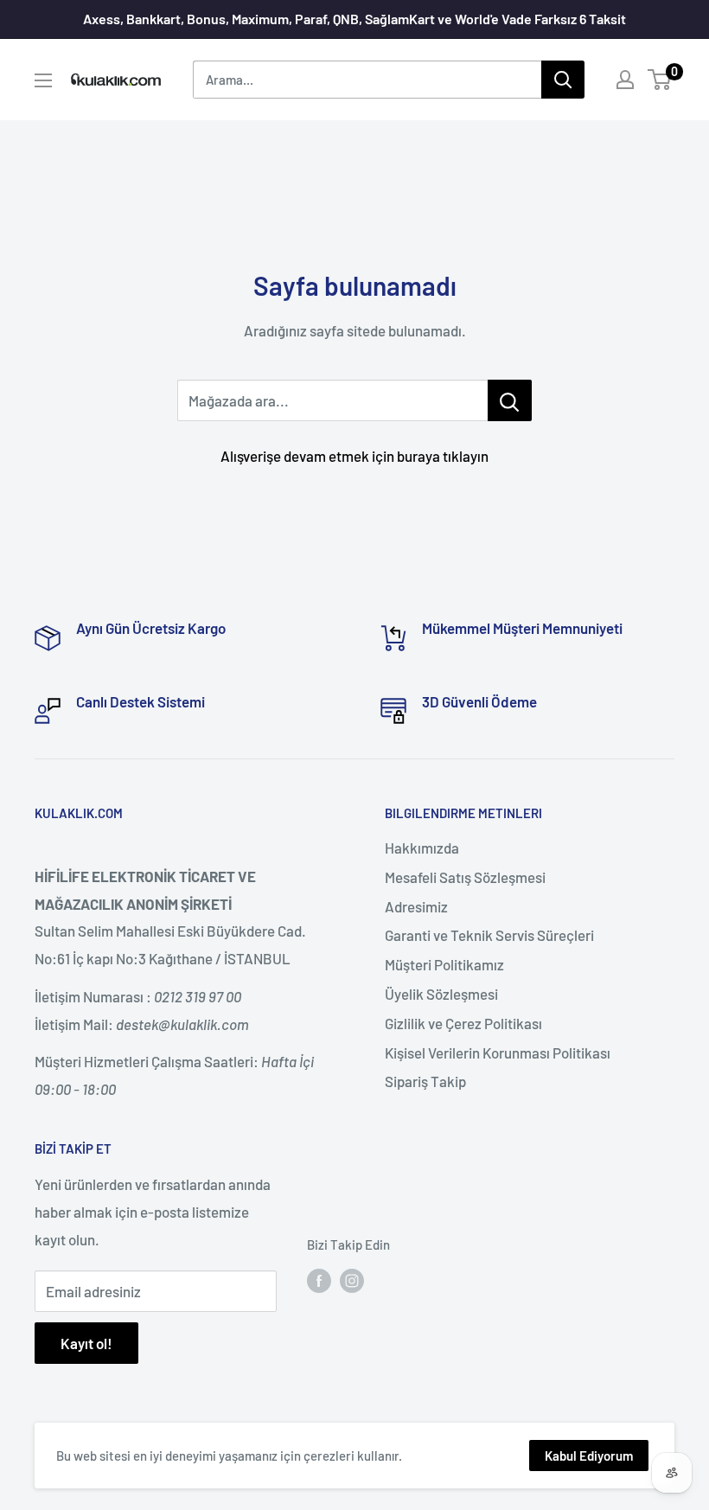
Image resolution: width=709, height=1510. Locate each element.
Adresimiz (416, 906)
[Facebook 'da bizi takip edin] (319, 1280)
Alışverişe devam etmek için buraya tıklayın (354, 455)
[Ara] (562, 80)
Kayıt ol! (86, 1343)
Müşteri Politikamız (444, 964)
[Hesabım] (625, 79)
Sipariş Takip (425, 1081)
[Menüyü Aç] (43, 80)
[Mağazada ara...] (510, 400)
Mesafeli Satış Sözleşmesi (465, 877)
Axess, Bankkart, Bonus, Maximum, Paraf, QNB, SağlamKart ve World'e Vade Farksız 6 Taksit (354, 18)
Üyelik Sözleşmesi (441, 993)
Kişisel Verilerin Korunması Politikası (497, 1052)
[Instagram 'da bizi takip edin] (352, 1280)
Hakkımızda (422, 847)
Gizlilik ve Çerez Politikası (463, 1023)
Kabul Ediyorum (589, 1455)
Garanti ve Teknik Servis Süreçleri (489, 935)
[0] (660, 79)
